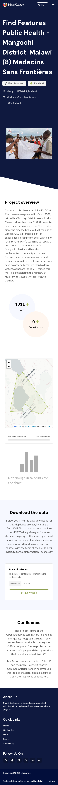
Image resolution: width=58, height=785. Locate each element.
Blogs (5, 739)
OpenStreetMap (30, 426)
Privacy (51, 781)
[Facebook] (5, 760)
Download (31, 592)
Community (29, 4)
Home (6, 725)
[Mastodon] (12, 760)
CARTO (49, 426)
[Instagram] (19, 760)
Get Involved (9, 730)
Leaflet (18, 426)
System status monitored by (16, 781)
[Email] (39, 760)
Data (5, 734)
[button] (9, 362)
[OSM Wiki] (32, 760)
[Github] (26, 760)
